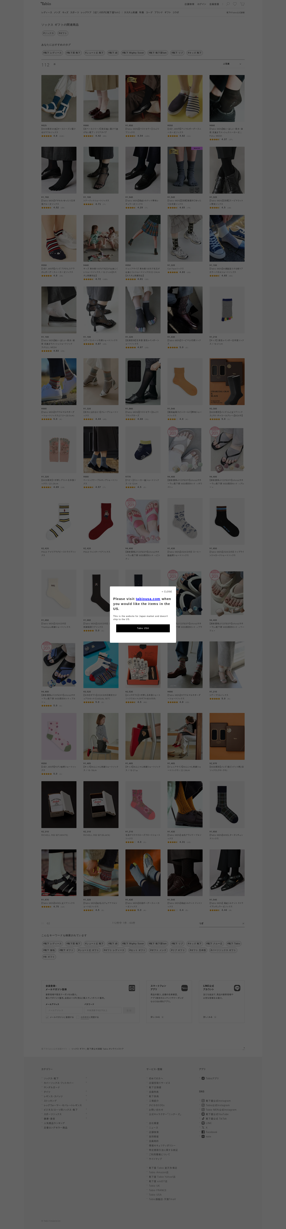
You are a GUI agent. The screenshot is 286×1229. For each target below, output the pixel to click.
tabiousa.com (148, 599)
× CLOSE (167, 591)
